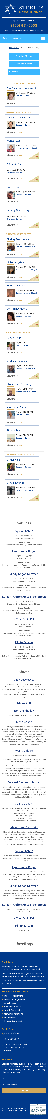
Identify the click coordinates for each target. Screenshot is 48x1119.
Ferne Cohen (24, 722)
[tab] (14, 47)
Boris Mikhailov (24, 711)
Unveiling (33, 47)
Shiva (23, 47)
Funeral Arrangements (14, 999)
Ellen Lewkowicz (24, 680)
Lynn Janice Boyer (24, 551)
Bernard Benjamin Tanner (24, 782)
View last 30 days (24, 56)
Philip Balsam (24, 642)
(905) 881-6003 (24, 26)
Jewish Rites (10, 1003)
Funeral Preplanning (13, 996)
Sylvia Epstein (24, 531)
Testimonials (10, 1017)
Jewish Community (13, 1010)
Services (14, 47)
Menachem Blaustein (24, 827)
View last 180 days (24, 64)
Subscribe (24, 1091)
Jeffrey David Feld (24, 620)
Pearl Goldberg (24, 751)
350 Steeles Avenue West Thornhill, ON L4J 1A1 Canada (16, 1048)
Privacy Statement (13, 1021)
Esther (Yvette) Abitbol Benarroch (24, 597)
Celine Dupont (24, 804)
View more (12, 103)
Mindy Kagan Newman (24, 574)
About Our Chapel (12, 1007)
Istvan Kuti (24, 704)
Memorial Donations (13, 1014)
